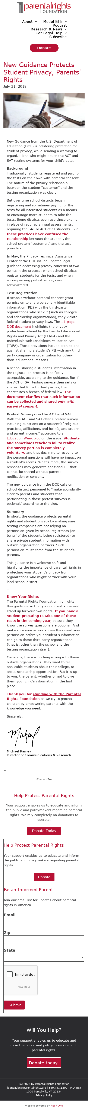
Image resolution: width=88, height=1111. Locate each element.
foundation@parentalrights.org (26, 1087)
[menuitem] (29, 21)
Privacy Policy (44, 1095)
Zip (7, 932)
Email (10, 914)
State (9, 950)
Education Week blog (23, 438)
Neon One (57, 1105)
